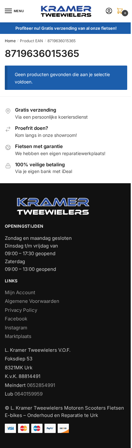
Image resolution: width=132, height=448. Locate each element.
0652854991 (41, 385)
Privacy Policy (21, 310)
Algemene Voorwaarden (32, 301)
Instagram (16, 328)
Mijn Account (20, 292)
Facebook (16, 319)
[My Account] (109, 11)
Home (10, 40)
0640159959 (28, 394)
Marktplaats (18, 336)
